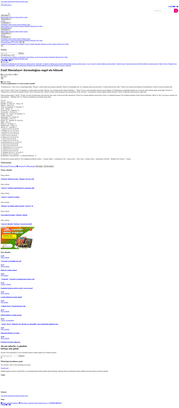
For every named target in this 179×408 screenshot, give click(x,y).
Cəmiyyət (27, 44)
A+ (5, 76)
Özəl (63, 44)
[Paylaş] (2, 78)
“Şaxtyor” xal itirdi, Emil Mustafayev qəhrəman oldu (17, 188)
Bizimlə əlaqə (24, 1)
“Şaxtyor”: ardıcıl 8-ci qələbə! (10, 197)
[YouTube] (174, 6)
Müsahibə (27, 26)
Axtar (21, 53)
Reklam (17, 1)
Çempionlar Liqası (6, 24)
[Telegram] (177, 6)
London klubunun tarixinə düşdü (106, 64)
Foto (37, 26)
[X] (11, 60)
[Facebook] (170, 6)
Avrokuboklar (5, 22)
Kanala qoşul (4, 368)
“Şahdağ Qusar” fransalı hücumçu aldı (127, 64)
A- (2, 76)
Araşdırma (21, 44)
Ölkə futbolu (4, 15)
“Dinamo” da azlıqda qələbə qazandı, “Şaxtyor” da (17, 206)
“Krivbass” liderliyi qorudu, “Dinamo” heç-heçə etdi (17, 179)
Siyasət (8, 44)
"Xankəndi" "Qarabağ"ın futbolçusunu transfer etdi (50, 64)
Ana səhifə (4, 1)
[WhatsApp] (176, 6)
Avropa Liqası (16, 24)
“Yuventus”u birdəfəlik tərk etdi (10, 64)
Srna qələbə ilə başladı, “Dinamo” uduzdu (14, 215)
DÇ (4, 21)
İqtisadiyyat (14, 44)
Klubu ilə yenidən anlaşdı (27, 64)
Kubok (21, 17)
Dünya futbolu (5, 19)
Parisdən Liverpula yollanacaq (62, 65)
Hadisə (32, 44)
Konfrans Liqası (25, 24)
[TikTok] (172, 6)
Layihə (11, 26)
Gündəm (3, 44)
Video (41, 26)
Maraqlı (59, 44)
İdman (7, 26)
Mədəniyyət (44, 44)
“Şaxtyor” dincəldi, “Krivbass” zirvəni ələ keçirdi (16, 224)
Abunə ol (21, 356)
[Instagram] (169, 6)
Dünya (50, 44)
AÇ (2, 21)
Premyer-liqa (4, 17)
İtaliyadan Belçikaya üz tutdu (44, 65)
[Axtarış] (20, 42)
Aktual (3, 26)
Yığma (17, 17)
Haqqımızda (11, 1)
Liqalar (25, 17)
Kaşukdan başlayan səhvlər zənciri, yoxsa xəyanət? (81, 64)
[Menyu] (23, 42)
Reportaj (21, 26)
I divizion (11, 17)
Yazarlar (16, 26)
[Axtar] (176, 11)
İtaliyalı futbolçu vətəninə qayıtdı (148, 64)
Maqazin (33, 26)
